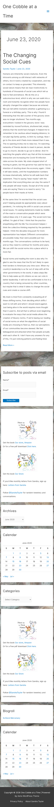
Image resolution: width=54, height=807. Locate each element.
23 (20, 565)
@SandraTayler (16, 493)
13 (48, 557)
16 (20, 561)
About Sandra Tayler (34, 801)
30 (20, 570)
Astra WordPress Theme (28, 796)
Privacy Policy (16, 801)
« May (5, 576)
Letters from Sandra (17, 485)
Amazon (28, 442)
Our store (19, 442)
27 (48, 565)
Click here (31, 446)
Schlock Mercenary (11, 718)
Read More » (8, 345)
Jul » (12, 576)
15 (13, 561)
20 (48, 561)
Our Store (19, 474)
